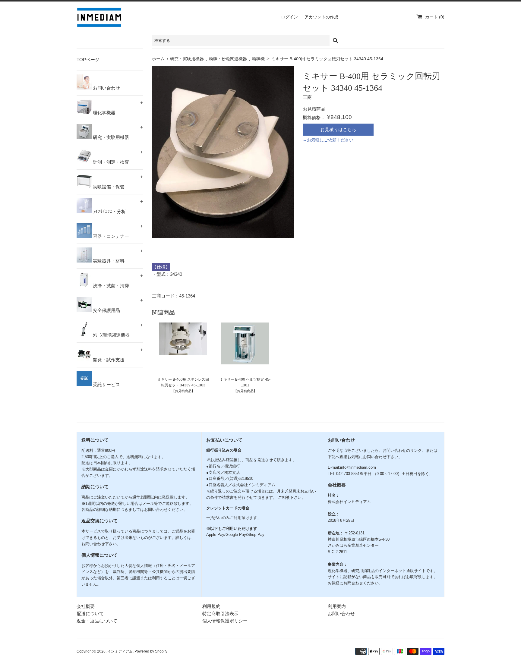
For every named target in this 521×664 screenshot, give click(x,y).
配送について (90, 613)
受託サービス (106, 384)
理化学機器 (117, 107)
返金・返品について (97, 620)
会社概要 (86, 606)
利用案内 (337, 606)
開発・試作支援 (117, 354)
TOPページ (88, 59)
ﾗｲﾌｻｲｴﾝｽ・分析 (117, 206)
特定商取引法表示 (220, 613)
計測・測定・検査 (117, 157)
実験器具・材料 (117, 255)
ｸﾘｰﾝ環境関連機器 (117, 330)
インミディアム (120, 651)
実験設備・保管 (117, 181)
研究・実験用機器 (117, 132)
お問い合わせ (106, 87)
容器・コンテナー (117, 231)
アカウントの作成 (321, 17)
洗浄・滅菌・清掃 (117, 280)
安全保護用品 (117, 305)
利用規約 (211, 606)
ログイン (289, 17)
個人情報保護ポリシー (225, 620)
